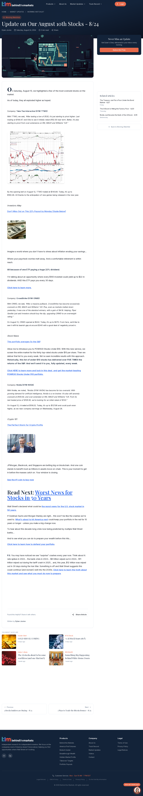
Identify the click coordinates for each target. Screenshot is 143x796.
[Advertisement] (47, 592)
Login (122, 4)
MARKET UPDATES (17, 12)
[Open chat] (137, 790)
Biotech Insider (65, 750)
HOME (4, 12)
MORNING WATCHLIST (35, 12)
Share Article (81, 614)
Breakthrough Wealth (67, 753)
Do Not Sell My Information (97, 779)
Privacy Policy (123, 746)
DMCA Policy (54, 779)
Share (56, 30)
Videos (91, 753)
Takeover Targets (66, 761)
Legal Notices (123, 750)
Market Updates (76, 4)
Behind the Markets (67, 743)
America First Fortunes (68, 746)
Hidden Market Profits (68, 757)
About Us (63, 4)
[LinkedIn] (10, 755)
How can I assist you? (132, 784)
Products (49, 4)
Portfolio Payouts (66, 764)
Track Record (94, 4)
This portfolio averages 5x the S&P (24, 341)
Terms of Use (123, 743)
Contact (91, 757)
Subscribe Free (119, 50)
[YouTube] (4, 755)
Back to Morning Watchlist (120, 127)
